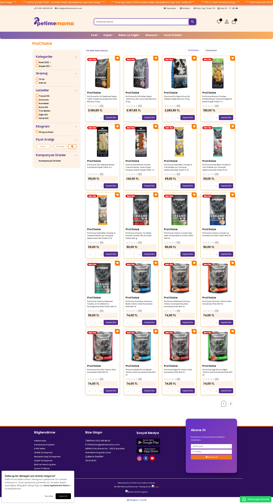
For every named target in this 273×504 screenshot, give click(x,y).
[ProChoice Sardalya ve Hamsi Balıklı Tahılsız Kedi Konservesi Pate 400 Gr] (141, 278)
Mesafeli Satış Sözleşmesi (47, 456)
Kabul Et (63, 496)
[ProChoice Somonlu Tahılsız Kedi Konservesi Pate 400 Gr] (217, 278)
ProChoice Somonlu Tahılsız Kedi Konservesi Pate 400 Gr (216, 302)
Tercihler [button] (49, 496)
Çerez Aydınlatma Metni (55, 485)
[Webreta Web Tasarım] (155, 486)
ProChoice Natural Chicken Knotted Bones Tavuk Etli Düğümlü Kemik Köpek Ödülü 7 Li (217, 99)
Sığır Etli (43, 114)
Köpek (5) (44, 66)
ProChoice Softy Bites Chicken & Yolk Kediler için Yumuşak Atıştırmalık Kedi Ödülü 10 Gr (178, 167)
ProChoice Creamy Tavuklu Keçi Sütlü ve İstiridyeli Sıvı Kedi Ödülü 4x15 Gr (178, 235)
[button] (228, 22)
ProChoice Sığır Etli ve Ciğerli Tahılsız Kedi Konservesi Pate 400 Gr (217, 372)
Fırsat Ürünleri (173, 35)
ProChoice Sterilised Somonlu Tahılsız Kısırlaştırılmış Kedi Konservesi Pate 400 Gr (177, 304)
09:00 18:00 (90, 460)
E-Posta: (89, 444)
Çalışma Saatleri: (94, 456)
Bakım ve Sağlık (128, 35)
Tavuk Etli (44, 95)
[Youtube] (237, 9)
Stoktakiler (193, 50)
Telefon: (89, 440)
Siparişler (171, 8)
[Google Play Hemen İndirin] (160, 441)
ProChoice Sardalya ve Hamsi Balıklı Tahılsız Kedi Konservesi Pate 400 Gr (139, 304)
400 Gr (42, 82)
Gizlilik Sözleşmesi (43, 452)
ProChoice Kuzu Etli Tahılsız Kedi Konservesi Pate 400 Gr (101, 371)
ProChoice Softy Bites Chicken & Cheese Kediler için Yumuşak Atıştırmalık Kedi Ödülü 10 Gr (101, 235)
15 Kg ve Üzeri (45, 132)
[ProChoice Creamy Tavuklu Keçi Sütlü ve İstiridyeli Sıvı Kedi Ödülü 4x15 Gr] (179, 210)
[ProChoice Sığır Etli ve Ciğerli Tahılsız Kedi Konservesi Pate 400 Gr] (217, 347)
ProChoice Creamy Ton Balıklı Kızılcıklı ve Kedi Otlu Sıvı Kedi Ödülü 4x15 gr (139, 235)
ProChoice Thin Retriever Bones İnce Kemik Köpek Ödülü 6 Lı (100, 166)
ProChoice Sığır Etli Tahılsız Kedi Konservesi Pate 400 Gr (178, 371)
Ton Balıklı (44, 110)
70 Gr (41, 79)
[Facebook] (234, 9)
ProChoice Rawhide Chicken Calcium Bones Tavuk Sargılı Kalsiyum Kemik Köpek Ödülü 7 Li (140, 167)
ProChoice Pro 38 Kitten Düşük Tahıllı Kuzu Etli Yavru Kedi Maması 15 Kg (141, 99)
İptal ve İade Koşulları (45, 464)
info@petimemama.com (69, 8)
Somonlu (43, 99)
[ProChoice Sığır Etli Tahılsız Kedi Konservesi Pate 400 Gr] (179, 347)
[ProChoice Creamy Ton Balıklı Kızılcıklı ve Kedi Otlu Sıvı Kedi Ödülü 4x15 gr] (141, 210)
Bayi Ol (224, 8)
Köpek (107, 35)
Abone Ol (212, 457)
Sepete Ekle (111, 117)
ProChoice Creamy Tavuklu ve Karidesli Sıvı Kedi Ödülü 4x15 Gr (216, 234)
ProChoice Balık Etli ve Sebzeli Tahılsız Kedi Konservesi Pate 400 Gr (141, 372)
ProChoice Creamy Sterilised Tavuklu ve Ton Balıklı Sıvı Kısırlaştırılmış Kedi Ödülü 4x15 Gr (101, 304)
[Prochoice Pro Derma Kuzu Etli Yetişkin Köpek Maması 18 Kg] (179, 73)
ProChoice (94, 92)
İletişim (186, 8)
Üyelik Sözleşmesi (43, 460)
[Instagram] (231, 9)
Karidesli (43, 103)
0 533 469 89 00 (44, 8)
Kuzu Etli (43, 107)
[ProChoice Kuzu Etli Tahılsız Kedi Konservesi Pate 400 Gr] (102, 347)
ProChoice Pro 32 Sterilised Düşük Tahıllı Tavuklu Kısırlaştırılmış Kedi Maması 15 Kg (102, 99)
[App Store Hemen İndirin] (160, 450)
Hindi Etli (43, 118)
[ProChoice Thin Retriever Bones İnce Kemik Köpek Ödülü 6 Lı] (102, 142)
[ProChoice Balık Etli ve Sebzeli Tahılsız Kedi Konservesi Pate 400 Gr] (141, 347)
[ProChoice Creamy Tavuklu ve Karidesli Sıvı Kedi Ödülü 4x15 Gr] (217, 210)
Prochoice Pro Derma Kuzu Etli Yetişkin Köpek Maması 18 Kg (177, 97)
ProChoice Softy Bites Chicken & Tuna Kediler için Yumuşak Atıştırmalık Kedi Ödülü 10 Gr (216, 167)
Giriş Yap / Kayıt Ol (206, 8)
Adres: (88, 448)
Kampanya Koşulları (44, 444)
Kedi (94, 35)
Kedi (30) (43, 62)
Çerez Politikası (42, 468)
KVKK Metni (39, 448)
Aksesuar (151, 35)
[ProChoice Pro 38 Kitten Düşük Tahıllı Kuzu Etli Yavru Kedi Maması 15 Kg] (141, 73)
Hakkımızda (40, 440)
